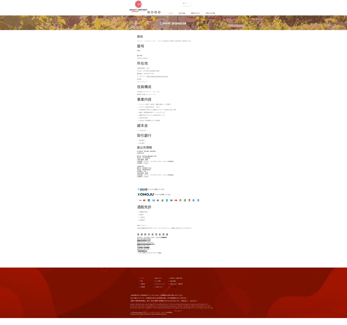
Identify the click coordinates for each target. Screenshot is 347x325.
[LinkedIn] (155, 12)
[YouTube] (152, 12)
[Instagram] (148, 12)
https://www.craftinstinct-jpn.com (157, 76)
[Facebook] (159, 12)
